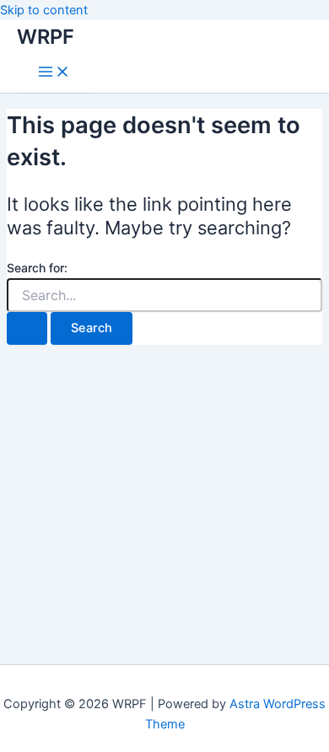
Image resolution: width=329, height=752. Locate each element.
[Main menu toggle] (54, 73)
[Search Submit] (27, 328)
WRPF (45, 36)
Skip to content (44, 10)
